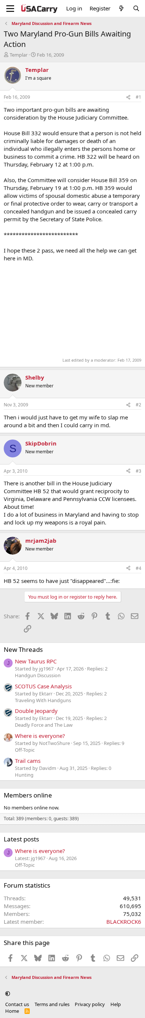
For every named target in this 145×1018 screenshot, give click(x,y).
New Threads (23, 649)
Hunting (24, 774)
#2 (138, 405)
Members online (28, 795)
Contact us (17, 1004)
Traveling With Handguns (43, 700)
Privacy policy (90, 1004)
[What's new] (121, 8)
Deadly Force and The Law (43, 725)
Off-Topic (25, 749)
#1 (138, 97)
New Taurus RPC (36, 661)
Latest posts (21, 839)
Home (12, 1011)
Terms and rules (52, 1004)
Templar (19, 54)
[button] (8, 993)
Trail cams (28, 760)
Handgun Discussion (38, 675)
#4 (138, 568)
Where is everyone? (40, 735)
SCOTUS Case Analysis (43, 686)
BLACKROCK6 (123, 921)
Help (115, 1004)
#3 (138, 471)
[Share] (128, 97)
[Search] (136, 8)
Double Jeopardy (36, 710)
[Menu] (10, 8)
